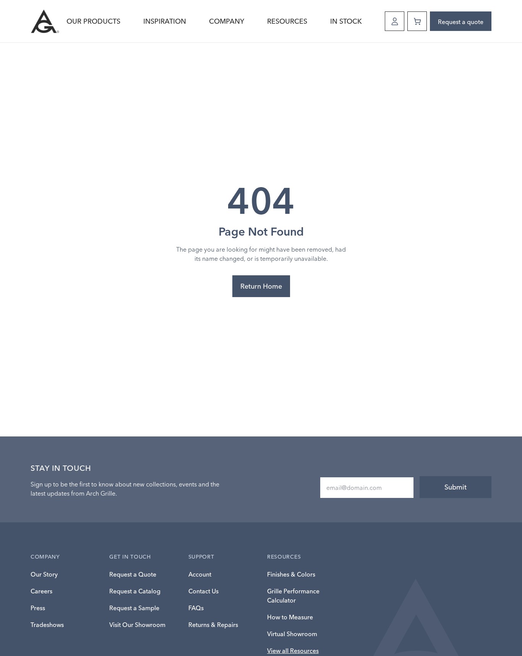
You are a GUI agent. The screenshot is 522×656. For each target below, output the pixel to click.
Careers (41, 591)
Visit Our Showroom (137, 625)
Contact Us (203, 591)
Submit (455, 487)
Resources (287, 21)
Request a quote (460, 22)
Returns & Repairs (213, 625)
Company (226, 21)
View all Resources (293, 650)
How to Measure (290, 617)
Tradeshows (47, 625)
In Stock (346, 21)
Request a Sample (134, 608)
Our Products (93, 21)
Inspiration (164, 21)
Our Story (44, 574)
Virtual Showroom (292, 634)
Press (38, 608)
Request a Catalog (134, 591)
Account (199, 574)
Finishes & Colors (291, 574)
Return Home (261, 286)
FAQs (196, 608)
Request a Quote (132, 574)
